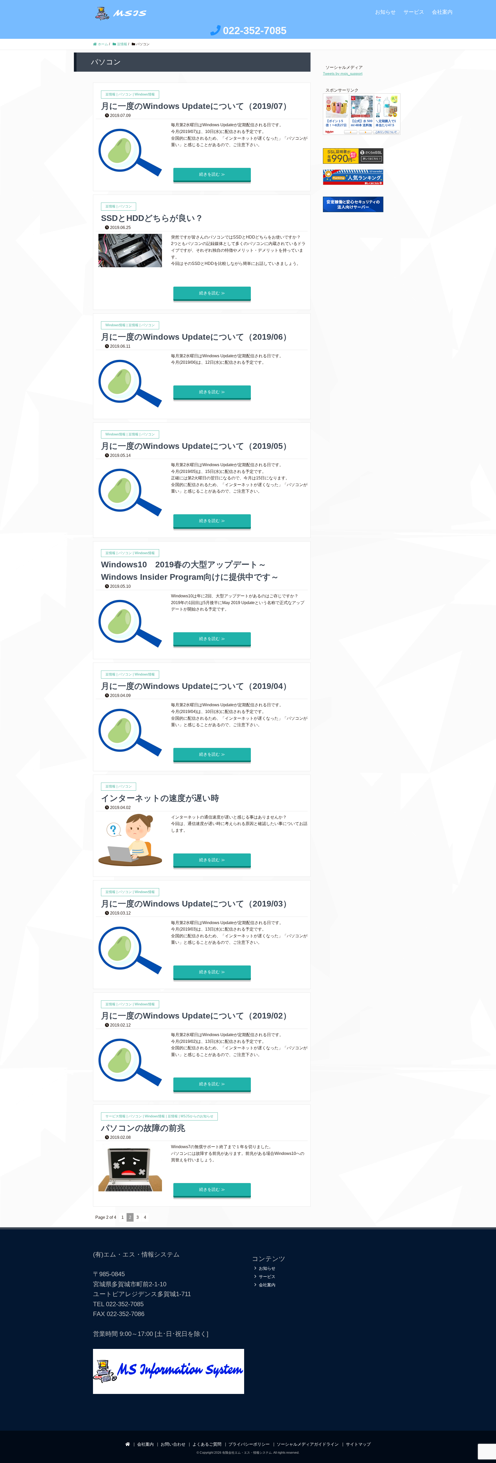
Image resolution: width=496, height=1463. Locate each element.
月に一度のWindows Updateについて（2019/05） (196, 446)
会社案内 (442, 12)
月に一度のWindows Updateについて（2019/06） (196, 336)
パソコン (125, 94)
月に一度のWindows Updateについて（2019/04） (196, 686)
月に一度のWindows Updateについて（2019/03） (196, 903)
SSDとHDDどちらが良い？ (152, 218)
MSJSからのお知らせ (197, 1116)
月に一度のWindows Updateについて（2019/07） (196, 106)
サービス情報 (115, 1116)
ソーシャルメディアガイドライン (308, 1444)
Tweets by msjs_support (342, 73)
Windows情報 (145, 94)
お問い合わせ (173, 1444)
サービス (414, 12)
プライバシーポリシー (249, 1444)
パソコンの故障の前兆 (143, 1128)
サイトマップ (358, 1444)
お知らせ (385, 12)
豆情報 (110, 94)
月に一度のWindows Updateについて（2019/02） (196, 1015)
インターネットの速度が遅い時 (160, 798)
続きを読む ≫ (212, 174)
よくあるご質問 (206, 1444)
